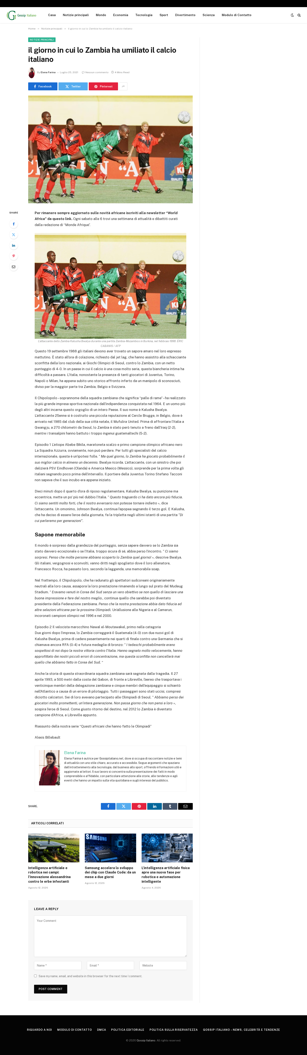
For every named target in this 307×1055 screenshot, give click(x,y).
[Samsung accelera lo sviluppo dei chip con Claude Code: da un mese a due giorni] (110, 848)
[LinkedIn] (13, 245)
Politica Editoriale (127, 1029)
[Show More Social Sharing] (123, 86)
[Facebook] (13, 224)
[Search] (299, 15)
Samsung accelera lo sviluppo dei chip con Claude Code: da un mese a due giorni (110, 872)
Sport (164, 15)
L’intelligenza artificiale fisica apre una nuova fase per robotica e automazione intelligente (166, 875)
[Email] (13, 266)
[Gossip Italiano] (21, 15)
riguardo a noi (39, 1029)
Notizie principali (76, 15)
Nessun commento (97, 72)
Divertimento (185, 15)
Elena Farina (48, 72)
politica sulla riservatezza (174, 1029)
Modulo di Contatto (236, 15)
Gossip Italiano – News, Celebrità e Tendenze (241, 1029)
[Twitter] (13, 234)
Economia (120, 15)
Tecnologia (143, 15)
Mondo (101, 15)
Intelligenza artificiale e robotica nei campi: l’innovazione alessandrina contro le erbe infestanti (49, 875)
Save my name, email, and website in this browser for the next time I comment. (90, 976)
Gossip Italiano (146, 1040)
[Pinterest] (13, 256)
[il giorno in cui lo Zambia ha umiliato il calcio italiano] (110, 149)
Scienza (209, 15)
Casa (52, 15)
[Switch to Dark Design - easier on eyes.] (292, 15)
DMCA (101, 1029)
